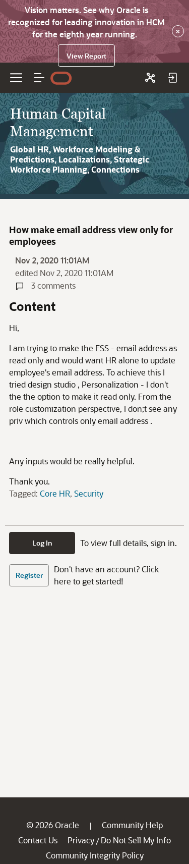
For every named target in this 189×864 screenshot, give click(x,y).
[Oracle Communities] (150, 78)
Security (88, 493)
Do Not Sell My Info (136, 840)
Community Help (132, 825)
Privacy (81, 840)
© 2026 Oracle (52, 825)
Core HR (55, 493)
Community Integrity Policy (95, 855)
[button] (39, 78)
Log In (42, 543)
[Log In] (172, 78)
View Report (86, 56)
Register (29, 575)
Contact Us (37, 840)
